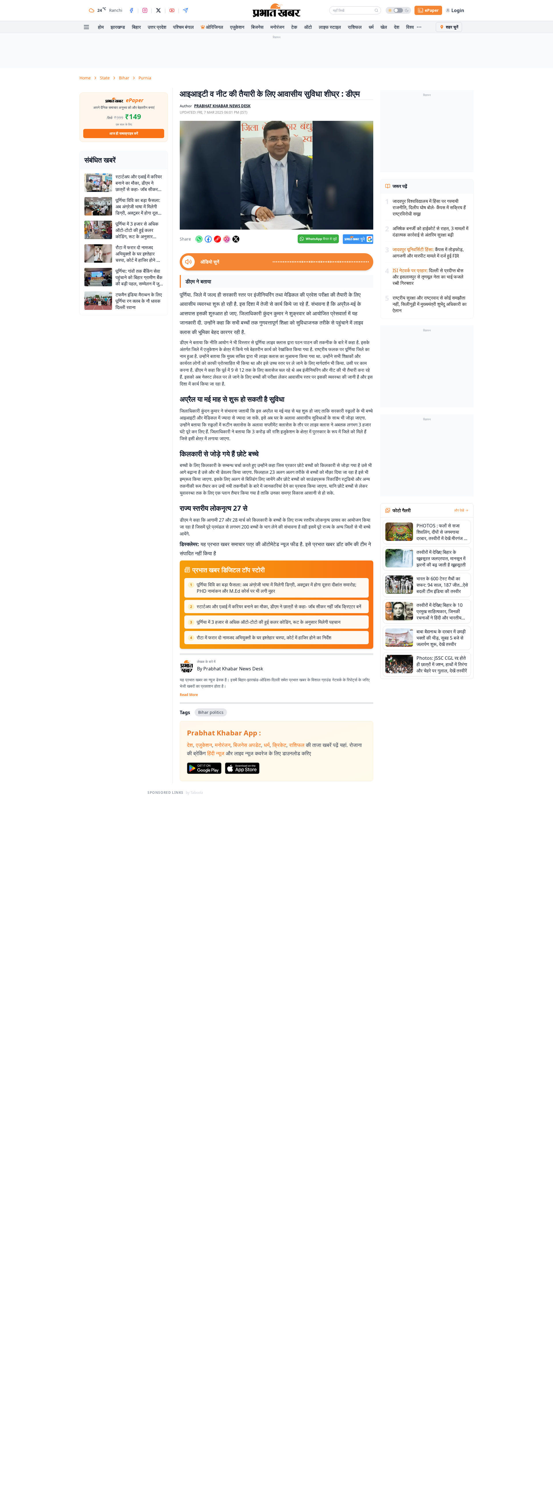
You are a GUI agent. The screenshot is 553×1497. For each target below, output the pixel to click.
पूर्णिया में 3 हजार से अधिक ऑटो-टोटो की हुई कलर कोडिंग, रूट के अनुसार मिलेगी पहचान (268, 622)
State (105, 78)
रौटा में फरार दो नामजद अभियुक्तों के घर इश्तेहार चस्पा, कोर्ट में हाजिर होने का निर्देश (264, 637)
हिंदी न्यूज (215, 753)
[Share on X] (235, 239)
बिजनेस (257, 27)
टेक (294, 27)
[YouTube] (172, 10)
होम (101, 27)
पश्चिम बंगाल (183, 27)
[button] (276, 175)
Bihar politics (211, 712)
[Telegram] (185, 10)
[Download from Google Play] (204, 768)
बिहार (136, 27)
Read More (189, 695)
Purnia (145, 78)
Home (85, 78)
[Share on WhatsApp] (199, 239)
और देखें (459, 510)
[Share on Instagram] (226, 239)
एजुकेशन (237, 27)
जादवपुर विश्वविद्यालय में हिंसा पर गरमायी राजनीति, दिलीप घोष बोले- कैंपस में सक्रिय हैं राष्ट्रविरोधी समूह (429, 207)
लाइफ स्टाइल (330, 27)
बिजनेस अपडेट (247, 744)
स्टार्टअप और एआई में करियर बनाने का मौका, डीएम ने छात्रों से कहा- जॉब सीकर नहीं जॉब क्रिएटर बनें (279, 606)
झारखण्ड (118, 27)
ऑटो (308, 27)
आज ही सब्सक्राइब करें (123, 133)
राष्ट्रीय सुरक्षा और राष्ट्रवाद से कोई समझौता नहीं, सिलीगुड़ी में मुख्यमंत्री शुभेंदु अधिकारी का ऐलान (430, 304)
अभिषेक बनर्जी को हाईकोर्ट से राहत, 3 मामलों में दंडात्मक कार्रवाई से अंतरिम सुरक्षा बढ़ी (430, 231)
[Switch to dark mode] (398, 10)
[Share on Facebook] (208, 239)
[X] (158, 10)
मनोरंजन (277, 27)
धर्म (371, 27)
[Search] (376, 10)
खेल (383, 27)
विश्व (410, 27)
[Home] (276, 10)
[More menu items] (419, 27)
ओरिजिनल (214, 27)
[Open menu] (86, 27)
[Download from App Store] (242, 768)
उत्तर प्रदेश (157, 27)
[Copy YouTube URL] (217, 239)
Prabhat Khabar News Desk (233, 668)
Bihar (124, 78)
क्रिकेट (279, 744)
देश (396, 27)
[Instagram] (145, 10)
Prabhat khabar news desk (222, 105)
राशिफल (355, 27)
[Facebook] (131, 10)
